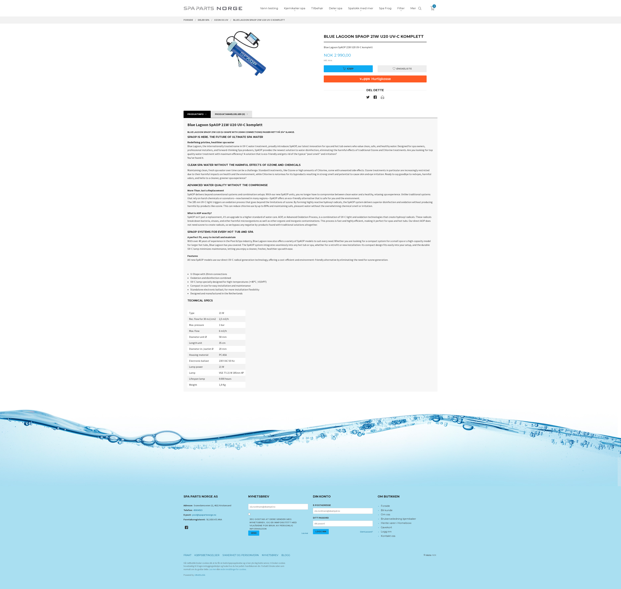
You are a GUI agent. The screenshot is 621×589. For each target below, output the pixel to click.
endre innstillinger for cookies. (233, 569)
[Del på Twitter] (368, 98)
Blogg (285, 555)
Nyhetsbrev (270, 555)
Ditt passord (321, 518)
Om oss (385, 514)
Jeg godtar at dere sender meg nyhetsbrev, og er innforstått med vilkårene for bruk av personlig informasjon (273, 524)
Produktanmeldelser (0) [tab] (230, 114)
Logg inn (386, 531)
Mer (413, 8)
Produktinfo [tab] (195, 114)
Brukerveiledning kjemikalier (398, 518)
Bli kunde (386, 510)
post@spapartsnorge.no (204, 514)
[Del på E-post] (382, 98)
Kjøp (350, 68)
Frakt (187, 555)
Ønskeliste (404, 68)
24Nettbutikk (199, 575)
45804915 (197, 510)
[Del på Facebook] (375, 98)
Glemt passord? (366, 531)
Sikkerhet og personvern (241, 555)
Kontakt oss (388, 535)
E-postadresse (322, 505)
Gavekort (386, 527)
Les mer (305, 533)
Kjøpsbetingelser (206, 555)
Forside (385, 505)
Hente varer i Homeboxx (396, 523)
